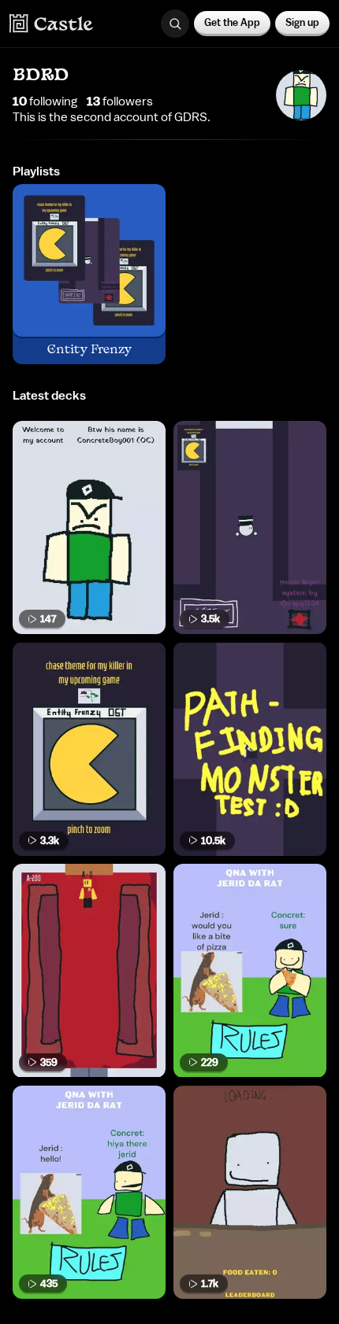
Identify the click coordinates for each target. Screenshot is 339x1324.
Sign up (302, 22)
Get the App (232, 22)
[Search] (175, 23)
